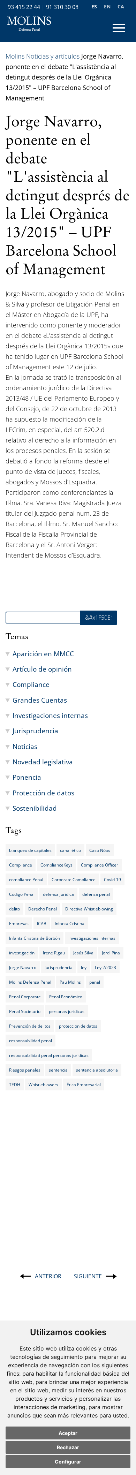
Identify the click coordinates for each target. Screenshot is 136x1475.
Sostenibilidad (35, 808)
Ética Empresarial (84, 1084)
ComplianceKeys (56, 865)
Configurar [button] (68, 1462)
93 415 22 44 (24, 7)
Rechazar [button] (68, 1447)
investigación (22, 952)
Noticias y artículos (53, 56)
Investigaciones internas (50, 715)
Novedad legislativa (43, 761)
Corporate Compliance (74, 879)
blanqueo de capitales (30, 850)
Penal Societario (24, 1011)
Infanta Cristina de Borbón (34, 938)
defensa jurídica (58, 894)
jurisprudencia (59, 967)
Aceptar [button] (68, 1433)
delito (14, 909)
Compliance (31, 684)
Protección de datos (43, 792)
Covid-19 (112, 879)
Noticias (25, 746)
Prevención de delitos (30, 1026)
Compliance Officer (99, 865)
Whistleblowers (43, 1084)
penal (94, 982)
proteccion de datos (78, 1026)
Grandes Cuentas (40, 700)
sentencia (58, 1070)
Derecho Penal (42, 909)
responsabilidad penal (30, 1040)
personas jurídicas (66, 1011)
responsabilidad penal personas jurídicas (49, 1055)
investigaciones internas (91, 938)
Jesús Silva (83, 952)
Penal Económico (65, 996)
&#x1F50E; (98, 617)
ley (83, 967)
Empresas (19, 923)
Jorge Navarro (22, 967)
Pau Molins (70, 982)
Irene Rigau (54, 952)
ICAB (41, 923)
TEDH (14, 1084)
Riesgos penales (24, 1070)
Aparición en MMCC (43, 653)
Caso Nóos (99, 850)
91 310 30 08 (62, 7)
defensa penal (96, 894)
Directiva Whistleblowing (89, 909)
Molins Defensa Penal (30, 982)
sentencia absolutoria (97, 1070)
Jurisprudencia (35, 730)
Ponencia (27, 777)
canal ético (70, 850)
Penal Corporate (25, 996)
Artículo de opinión (42, 669)
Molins (15, 56)
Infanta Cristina (69, 923)
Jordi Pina (111, 952)
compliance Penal (26, 879)
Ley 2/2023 (105, 967)
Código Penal (22, 894)
